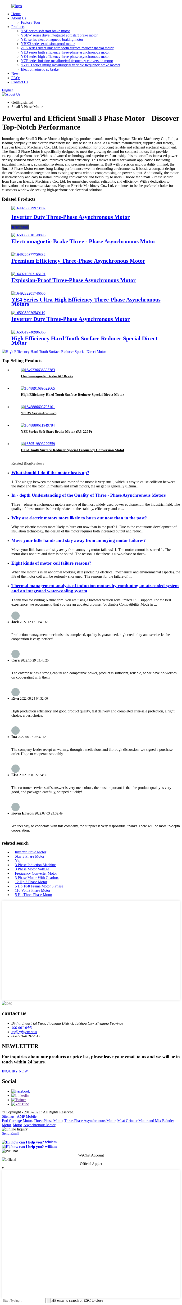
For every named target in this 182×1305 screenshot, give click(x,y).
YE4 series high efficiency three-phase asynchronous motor (65, 56)
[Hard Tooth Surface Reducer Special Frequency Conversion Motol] (38, 444)
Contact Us (19, 82)
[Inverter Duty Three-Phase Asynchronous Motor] (28, 208)
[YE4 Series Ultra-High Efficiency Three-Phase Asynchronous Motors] (28, 293)
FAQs (15, 78)
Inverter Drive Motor (30, 852)
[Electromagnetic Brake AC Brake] (38, 370)
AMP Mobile (26, 1116)
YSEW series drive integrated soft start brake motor (59, 35)
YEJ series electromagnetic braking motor (52, 39)
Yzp (18, 861)
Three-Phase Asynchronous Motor (89, 1121)
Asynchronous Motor (39, 1125)
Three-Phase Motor (48, 1121)
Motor (17, 1125)
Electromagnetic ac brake (40, 69)
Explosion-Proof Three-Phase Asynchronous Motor (73, 280)
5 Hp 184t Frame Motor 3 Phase (39, 886)
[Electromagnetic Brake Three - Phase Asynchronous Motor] (28, 235)
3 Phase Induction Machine (35, 865)
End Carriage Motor (17, 1121)
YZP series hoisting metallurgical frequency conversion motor (67, 61)
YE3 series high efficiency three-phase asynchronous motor (65, 52)
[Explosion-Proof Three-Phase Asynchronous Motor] (28, 274)
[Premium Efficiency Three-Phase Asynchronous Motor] (28, 254)
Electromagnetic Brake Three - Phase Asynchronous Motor (83, 241)
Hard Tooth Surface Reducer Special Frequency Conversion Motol (72, 450)
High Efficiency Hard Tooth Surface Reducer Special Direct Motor (84, 340)
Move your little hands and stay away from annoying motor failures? (78, 540)
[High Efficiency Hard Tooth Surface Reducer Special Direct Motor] (28, 332)
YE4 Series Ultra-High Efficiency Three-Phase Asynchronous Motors (85, 302)
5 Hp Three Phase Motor (33, 895)
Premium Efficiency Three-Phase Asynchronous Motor (78, 261)
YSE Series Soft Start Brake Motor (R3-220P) (56, 431)
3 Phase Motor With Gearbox (37, 878)
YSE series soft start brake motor (45, 31)
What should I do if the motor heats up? (50, 472)
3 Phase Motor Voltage (32, 869)
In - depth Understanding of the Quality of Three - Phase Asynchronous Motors (88, 495)
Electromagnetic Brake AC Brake (47, 376)
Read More (20, 227)
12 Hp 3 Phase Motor (31, 882)
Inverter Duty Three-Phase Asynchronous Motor (70, 217)
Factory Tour (30, 22)
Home (16, 14)
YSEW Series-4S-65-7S (38, 413)
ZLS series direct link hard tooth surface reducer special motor (67, 48)
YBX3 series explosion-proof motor (48, 44)
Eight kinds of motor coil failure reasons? (51, 563)
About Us (18, 18)
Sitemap (8, 1116)
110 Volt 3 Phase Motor (32, 890)
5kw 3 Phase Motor (29, 856)
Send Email (10, 1133)
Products (17, 27)
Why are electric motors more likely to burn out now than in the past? (79, 517)
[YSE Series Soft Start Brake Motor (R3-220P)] (38, 425)
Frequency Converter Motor (36, 873)
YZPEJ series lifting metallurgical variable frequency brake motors (70, 65)
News (15, 74)
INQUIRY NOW (15, 1071)
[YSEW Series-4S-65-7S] (38, 407)
